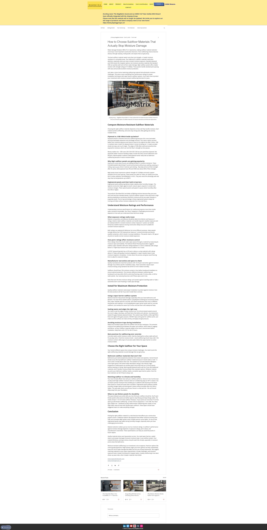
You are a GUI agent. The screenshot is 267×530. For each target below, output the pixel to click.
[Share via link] (118, 465)
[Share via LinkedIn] (115, 465)
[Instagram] (141, 526)
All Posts (103, 28)
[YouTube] (131, 526)
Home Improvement (142, 28)
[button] (118, 4)
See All (164, 477)
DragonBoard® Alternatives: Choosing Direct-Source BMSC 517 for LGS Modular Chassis (133, 494)
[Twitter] (127, 526)
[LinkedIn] (124, 526)
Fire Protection (131, 28)
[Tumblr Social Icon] (138, 526)
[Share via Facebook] (108, 465)
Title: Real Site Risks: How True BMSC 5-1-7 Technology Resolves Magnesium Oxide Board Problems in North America (110, 494)
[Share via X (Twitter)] (111, 465)
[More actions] (158, 37)
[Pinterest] (134, 526)
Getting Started (111, 28)
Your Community (121, 28)
